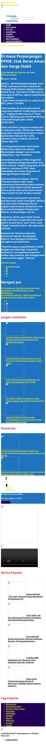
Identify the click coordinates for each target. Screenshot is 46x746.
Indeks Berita (12, 740)
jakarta (9, 718)
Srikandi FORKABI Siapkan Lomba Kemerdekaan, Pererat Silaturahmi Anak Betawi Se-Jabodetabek (24, 419)
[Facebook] (7, 269)
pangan (9, 723)
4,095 (8, 488)
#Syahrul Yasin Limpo (15, 709)
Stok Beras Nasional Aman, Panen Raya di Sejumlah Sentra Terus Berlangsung (20, 290)
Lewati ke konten (9, 2)
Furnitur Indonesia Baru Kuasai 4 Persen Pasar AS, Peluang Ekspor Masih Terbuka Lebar (24, 360)
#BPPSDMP (10, 713)
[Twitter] (7, 271)
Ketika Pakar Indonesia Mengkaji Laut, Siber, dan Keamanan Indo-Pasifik (23, 381)
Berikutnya (11, 490)
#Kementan (11, 704)
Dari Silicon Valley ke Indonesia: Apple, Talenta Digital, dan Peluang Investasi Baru (25, 399)
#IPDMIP (9, 716)
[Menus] (2, 7)
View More (5, 502)
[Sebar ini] (6, 301)
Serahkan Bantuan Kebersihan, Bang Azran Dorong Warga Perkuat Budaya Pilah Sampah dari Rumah (25, 339)
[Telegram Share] (7, 308)
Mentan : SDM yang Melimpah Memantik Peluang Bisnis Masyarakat (21, 296)
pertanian (10, 711)
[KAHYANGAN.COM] (9, 5)
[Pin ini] (7, 306)
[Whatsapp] (7, 311)
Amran (9, 725)
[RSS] (7, 276)
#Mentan (10, 720)
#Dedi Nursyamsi (13, 706)
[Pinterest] (7, 274)
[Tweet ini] (7, 304)
